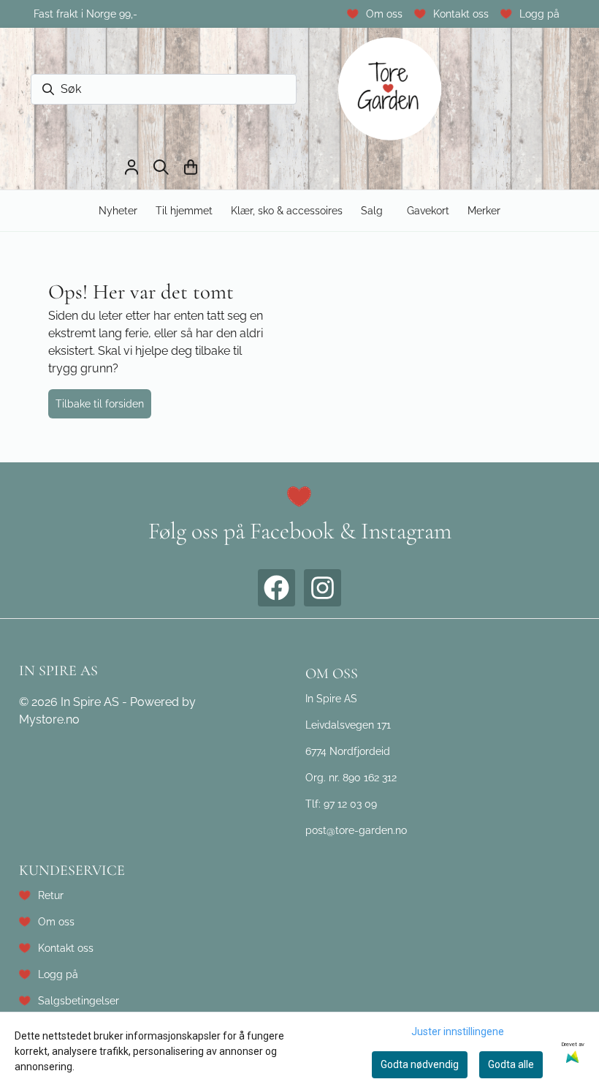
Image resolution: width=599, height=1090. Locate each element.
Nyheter (118, 210)
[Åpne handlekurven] (190, 167)
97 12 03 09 (350, 803)
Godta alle (511, 1064)
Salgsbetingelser (78, 1000)
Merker (484, 210)
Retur (51, 895)
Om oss (384, 13)
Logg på (539, 13)
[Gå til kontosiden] (131, 167)
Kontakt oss (461, 13)
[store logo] (390, 90)
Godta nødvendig (420, 1064)
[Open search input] (161, 167)
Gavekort (428, 210)
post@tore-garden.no (356, 830)
